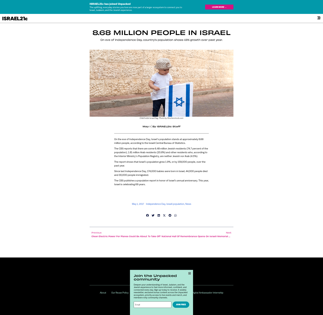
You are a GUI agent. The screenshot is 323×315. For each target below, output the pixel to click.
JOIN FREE (181, 304)
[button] (190, 273)
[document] (161, 157)
